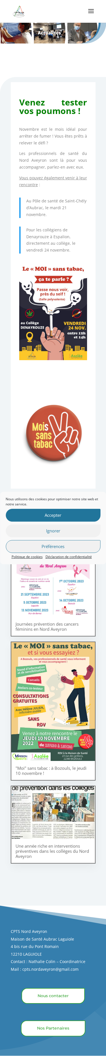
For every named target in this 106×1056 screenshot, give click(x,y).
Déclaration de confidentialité (69, 556)
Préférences (53, 546)
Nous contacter (53, 995)
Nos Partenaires (53, 1028)
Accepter (53, 515)
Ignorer (53, 531)
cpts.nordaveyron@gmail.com (50, 969)
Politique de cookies (27, 556)
